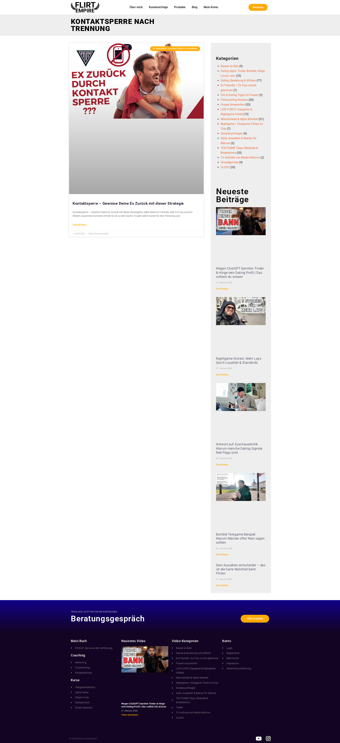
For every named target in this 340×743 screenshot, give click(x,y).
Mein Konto (211, 7)
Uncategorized (230, 162)
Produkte (180, 7)
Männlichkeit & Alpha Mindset (239, 119)
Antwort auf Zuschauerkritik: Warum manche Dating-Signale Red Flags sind (239, 448)
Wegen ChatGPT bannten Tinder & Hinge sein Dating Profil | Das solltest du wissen (240, 272)
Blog (194, 7)
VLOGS (225, 167)
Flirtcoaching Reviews (234, 99)
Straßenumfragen (232, 133)
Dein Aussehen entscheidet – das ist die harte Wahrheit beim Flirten (241, 569)
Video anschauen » (130, 715)
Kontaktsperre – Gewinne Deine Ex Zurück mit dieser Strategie (128, 203)
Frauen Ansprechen (233, 104)
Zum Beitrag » (80, 225)
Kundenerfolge (158, 7)
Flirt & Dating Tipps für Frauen (239, 95)
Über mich (136, 7)
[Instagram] (268, 738)
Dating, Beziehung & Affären (238, 80)
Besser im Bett (230, 66)
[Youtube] (258, 738)
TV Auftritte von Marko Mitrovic (240, 157)
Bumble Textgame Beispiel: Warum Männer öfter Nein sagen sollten (240, 538)
